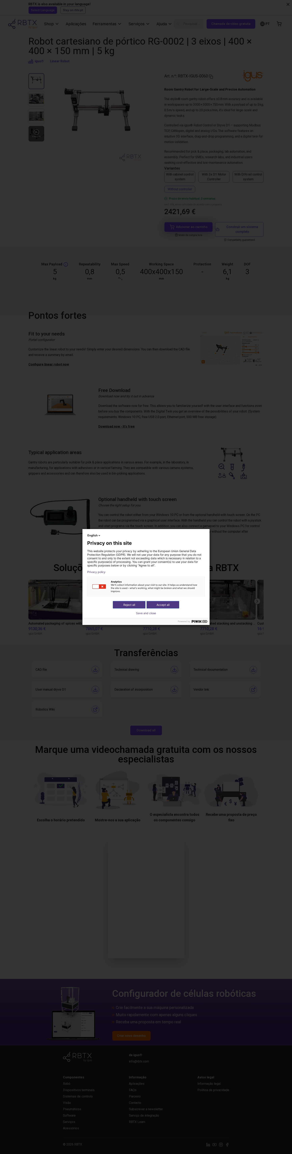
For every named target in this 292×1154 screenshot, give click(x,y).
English (92, 535)
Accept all (163, 604)
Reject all (129, 604)
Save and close (146, 613)
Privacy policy (96, 572)
